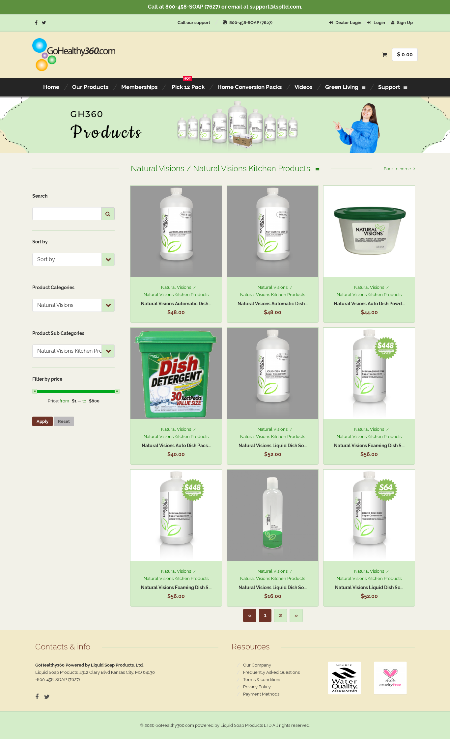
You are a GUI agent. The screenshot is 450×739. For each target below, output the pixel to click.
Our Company (257, 665)
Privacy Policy (257, 686)
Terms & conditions (262, 679)
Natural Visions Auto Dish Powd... (369, 303)
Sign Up (404, 22)
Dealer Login (347, 22)
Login (379, 22)
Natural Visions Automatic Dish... (176, 303)
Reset (64, 421)
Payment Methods (261, 694)
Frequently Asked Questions (271, 672)
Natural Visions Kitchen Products (176, 294)
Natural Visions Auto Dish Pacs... (176, 445)
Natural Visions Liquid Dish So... (273, 445)
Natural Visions (176, 287)
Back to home (397, 168)
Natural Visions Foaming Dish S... (369, 445)
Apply (42, 421)
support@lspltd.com (275, 7)
